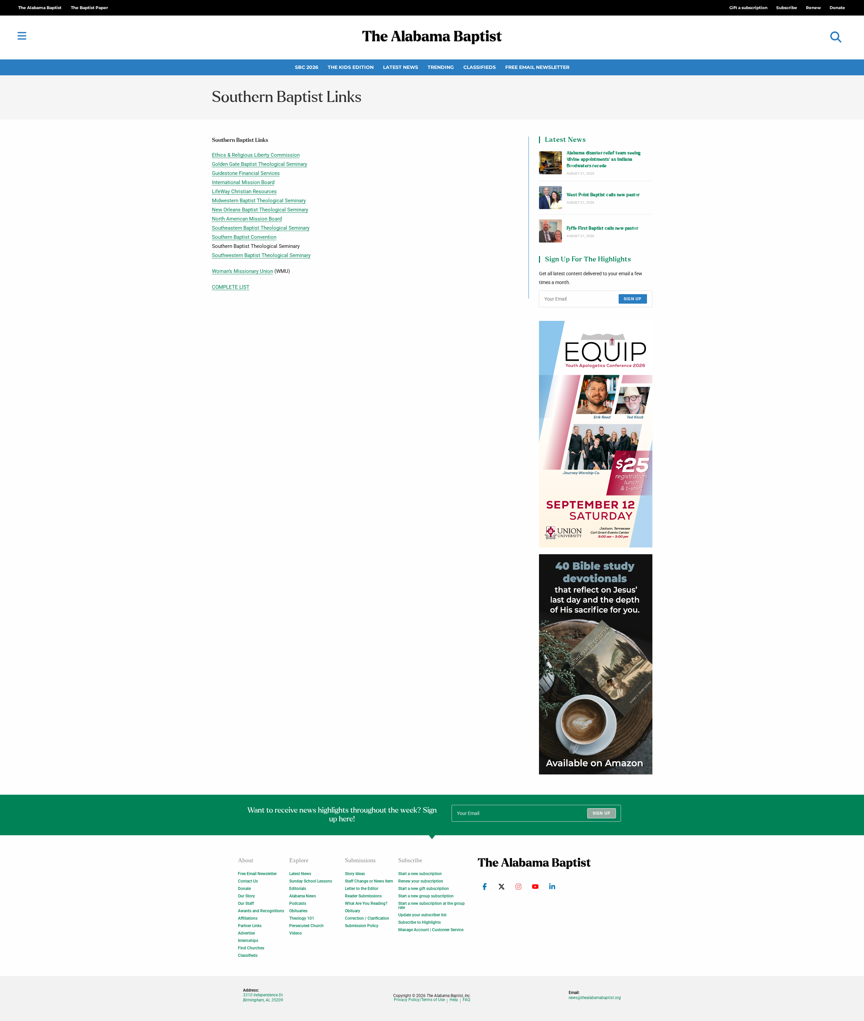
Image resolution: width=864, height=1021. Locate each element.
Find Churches (251, 948)
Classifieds (479, 67)
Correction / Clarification (367, 918)
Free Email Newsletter (537, 67)
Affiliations (248, 918)
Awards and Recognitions (261, 911)
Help (454, 1000)
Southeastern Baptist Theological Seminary (260, 228)
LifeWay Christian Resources (244, 191)
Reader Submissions (363, 896)
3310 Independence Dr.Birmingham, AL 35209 (263, 997)
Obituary (352, 911)
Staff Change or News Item (369, 881)
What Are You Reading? (366, 903)
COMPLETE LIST (230, 287)
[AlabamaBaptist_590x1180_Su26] (595, 434)
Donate (244, 888)
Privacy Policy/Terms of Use (419, 1000)
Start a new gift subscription (423, 888)
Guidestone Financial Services (246, 173)
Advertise (246, 933)
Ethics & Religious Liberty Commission (256, 155)
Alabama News (302, 896)
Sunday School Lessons (310, 881)
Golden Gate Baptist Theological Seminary (259, 164)
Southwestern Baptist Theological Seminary (261, 255)
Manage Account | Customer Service (430, 929)
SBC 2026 (306, 67)
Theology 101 (301, 918)
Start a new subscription (420, 873)
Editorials (297, 888)
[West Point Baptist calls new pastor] (550, 197)
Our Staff (246, 903)
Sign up (633, 299)
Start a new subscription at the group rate (431, 905)
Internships (248, 940)
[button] (835, 37)
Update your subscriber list (422, 915)
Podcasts (297, 903)
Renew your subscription (420, 881)
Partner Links (250, 925)
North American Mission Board (247, 219)
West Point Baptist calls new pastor (603, 195)
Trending (441, 67)
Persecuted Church (306, 925)
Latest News (400, 67)
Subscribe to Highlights (419, 922)
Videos (295, 933)
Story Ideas (355, 873)
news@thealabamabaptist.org (595, 997)
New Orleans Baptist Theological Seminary (260, 210)
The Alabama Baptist (39, 7)
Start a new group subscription (426, 896)
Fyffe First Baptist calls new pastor (602, 228)
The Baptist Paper (89, 7)
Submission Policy (361, 925)
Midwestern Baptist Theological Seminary (259, 201)
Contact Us (248, 881)
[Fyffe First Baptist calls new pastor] (550, 231)
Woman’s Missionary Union (242, 271)
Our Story (246, 896)
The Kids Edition (351, 67)
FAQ (466, 1000)
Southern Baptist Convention (244, 237)
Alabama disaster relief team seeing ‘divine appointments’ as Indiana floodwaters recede (604, 160)
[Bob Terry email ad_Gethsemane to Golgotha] (595, 664)
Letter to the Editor (361, 888)
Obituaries (298, 911)
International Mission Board (243, 182)
